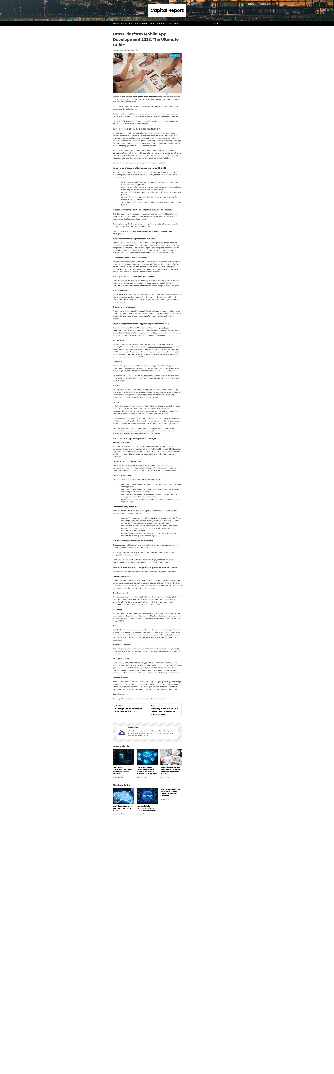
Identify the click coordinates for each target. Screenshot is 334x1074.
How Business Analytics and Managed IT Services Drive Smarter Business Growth (170, 770)
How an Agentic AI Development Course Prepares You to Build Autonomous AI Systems (147, 770)
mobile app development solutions (145, 97)
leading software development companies (132, 286)
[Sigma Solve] (122, 732)
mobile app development (143, 699)
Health (131, 23)
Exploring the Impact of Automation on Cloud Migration (122, 808)
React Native (145, 344)
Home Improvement (141, 23)
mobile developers (134, 114)
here (126, 694)
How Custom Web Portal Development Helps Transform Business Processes (170, 792)
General (175, 23)
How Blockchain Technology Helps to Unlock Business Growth (146, 808)
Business (116, 23)
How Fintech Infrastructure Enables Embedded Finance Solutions (122, 770)
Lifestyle (151, 23)
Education (124, 23)
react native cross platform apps (160, 347)
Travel (169, 23)
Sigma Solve (135, 50)
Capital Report (167, 10)
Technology (160, 23)
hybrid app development (126, 699)
